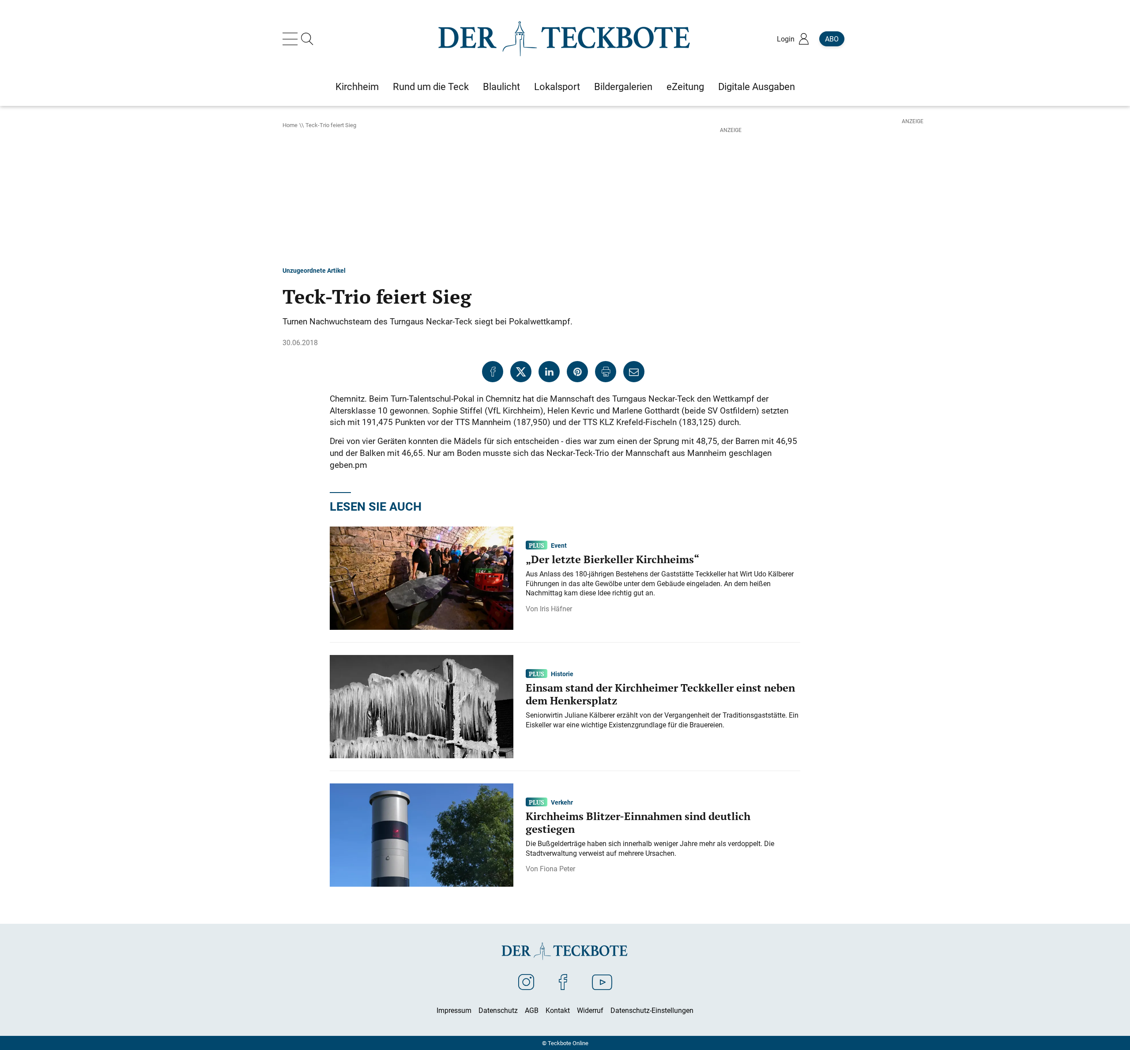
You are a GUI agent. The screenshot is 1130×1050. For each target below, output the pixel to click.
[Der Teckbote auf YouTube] (602, 981)
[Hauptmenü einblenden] (291, 39)
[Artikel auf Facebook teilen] (492, 371)
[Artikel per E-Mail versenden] (633, 371)
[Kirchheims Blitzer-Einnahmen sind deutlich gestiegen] (421, 834)
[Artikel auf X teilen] (520, 371)
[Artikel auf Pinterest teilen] (577, 371)
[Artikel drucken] (605, 371)
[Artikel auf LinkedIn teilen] (549, 371)
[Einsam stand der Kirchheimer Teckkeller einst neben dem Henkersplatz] (421, 706)
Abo (832, 39)
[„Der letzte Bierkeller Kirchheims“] (421, 577)
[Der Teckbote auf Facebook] (563, 981)
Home (290, 125)
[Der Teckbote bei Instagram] (526, 981)
